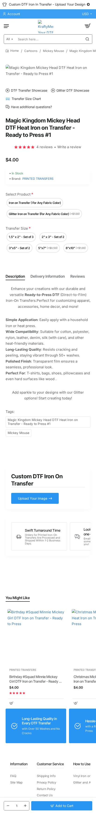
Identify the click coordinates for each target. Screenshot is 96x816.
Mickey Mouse (53, 51)
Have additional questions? (31, 107)
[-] (8, 805)
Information (18, 764)
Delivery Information (48, 276)
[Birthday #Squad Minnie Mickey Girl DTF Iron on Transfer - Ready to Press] (35, 637)
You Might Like (18, 597)
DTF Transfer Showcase (29, 90)
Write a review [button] (69, 147)
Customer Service (50, 764)
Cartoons (31, 51)
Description (15, 276)
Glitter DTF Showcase (72, 90)
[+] (25, 805)
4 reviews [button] (44, 147)
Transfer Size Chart (26, 99)
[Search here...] (87, 39)
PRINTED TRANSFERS (37, 178)
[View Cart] (87, 26)
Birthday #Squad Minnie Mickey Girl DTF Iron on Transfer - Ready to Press (35, 679)
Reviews (77, 276)
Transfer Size (17, 228)
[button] (61, 805)
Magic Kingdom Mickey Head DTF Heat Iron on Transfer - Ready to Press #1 (43, 422)
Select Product (18, 194)
